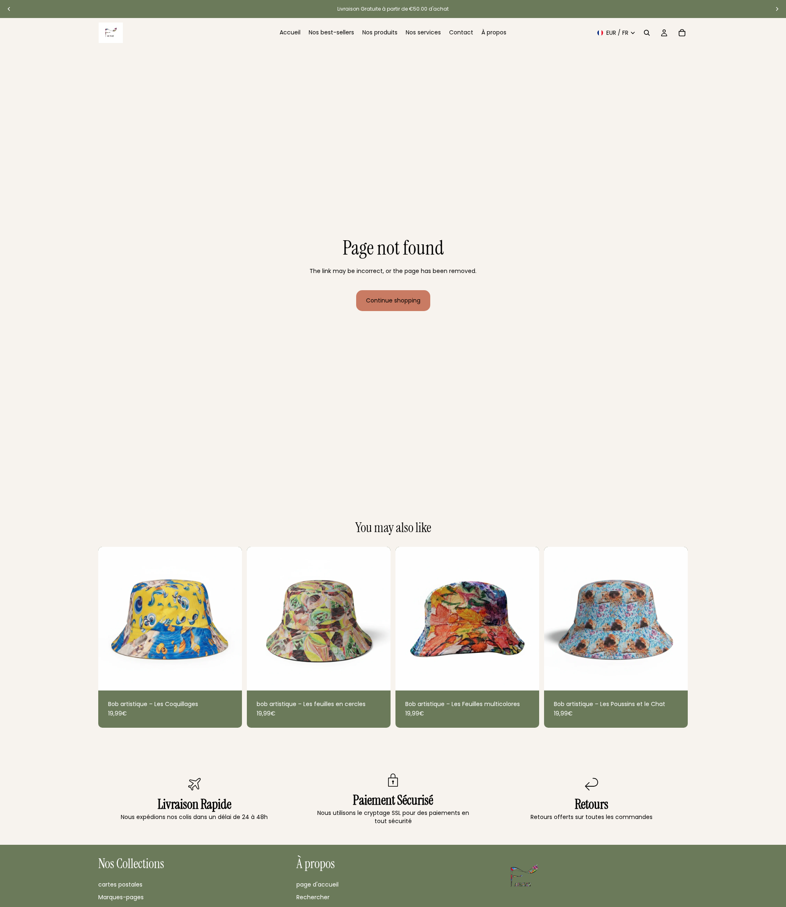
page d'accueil (317, 884)
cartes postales (120, 884)
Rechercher (313, 897)
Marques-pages (121, 897)
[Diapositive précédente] (9, 9)
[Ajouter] (229, 677)
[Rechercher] (647, 33)
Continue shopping (393, 300)
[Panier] (682, 33)
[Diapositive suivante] (777, 9)
